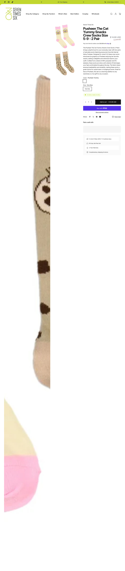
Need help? (118, 116)
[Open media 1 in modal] (27, 296)
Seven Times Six (88, 25)
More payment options (102, 112)
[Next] (83, 2)
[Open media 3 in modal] (64, 63)
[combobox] (113, 2)
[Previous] (41, 2)
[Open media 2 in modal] (64, 36)
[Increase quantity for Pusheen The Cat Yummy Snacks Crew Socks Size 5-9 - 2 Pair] (92, 102)
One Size (87, 89)
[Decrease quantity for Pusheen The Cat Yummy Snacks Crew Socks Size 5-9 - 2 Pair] (85, 102)
